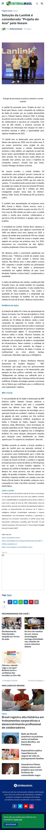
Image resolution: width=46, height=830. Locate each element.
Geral (15, 11)
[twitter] (20, 806)
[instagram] (31, 806)
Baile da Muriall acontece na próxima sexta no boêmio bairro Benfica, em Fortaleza (32, 739)
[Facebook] (10, 602)
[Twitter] (15, 602)
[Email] (36, 602)
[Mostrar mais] (4, 607)
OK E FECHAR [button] (11, 824)
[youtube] (26, 806)
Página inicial (7, 11)
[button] (3, 3)
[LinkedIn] (26, 602)
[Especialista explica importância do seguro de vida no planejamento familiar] (10, 754)
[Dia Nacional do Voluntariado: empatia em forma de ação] (11, 623)
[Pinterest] (31, 602)
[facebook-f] (14, 806)
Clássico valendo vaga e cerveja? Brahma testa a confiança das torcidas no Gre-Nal (11, 670)
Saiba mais (18, 820)
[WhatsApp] (20, 602)
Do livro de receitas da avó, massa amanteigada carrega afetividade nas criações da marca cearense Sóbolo (34, 639)
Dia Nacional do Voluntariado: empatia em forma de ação (10, 635)
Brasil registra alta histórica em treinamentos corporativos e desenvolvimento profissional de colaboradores (23, 722)
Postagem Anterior (10, 681)
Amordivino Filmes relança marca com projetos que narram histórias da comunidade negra (31, 769)
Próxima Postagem (35, 681)
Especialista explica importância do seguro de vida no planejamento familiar (32, 754)
